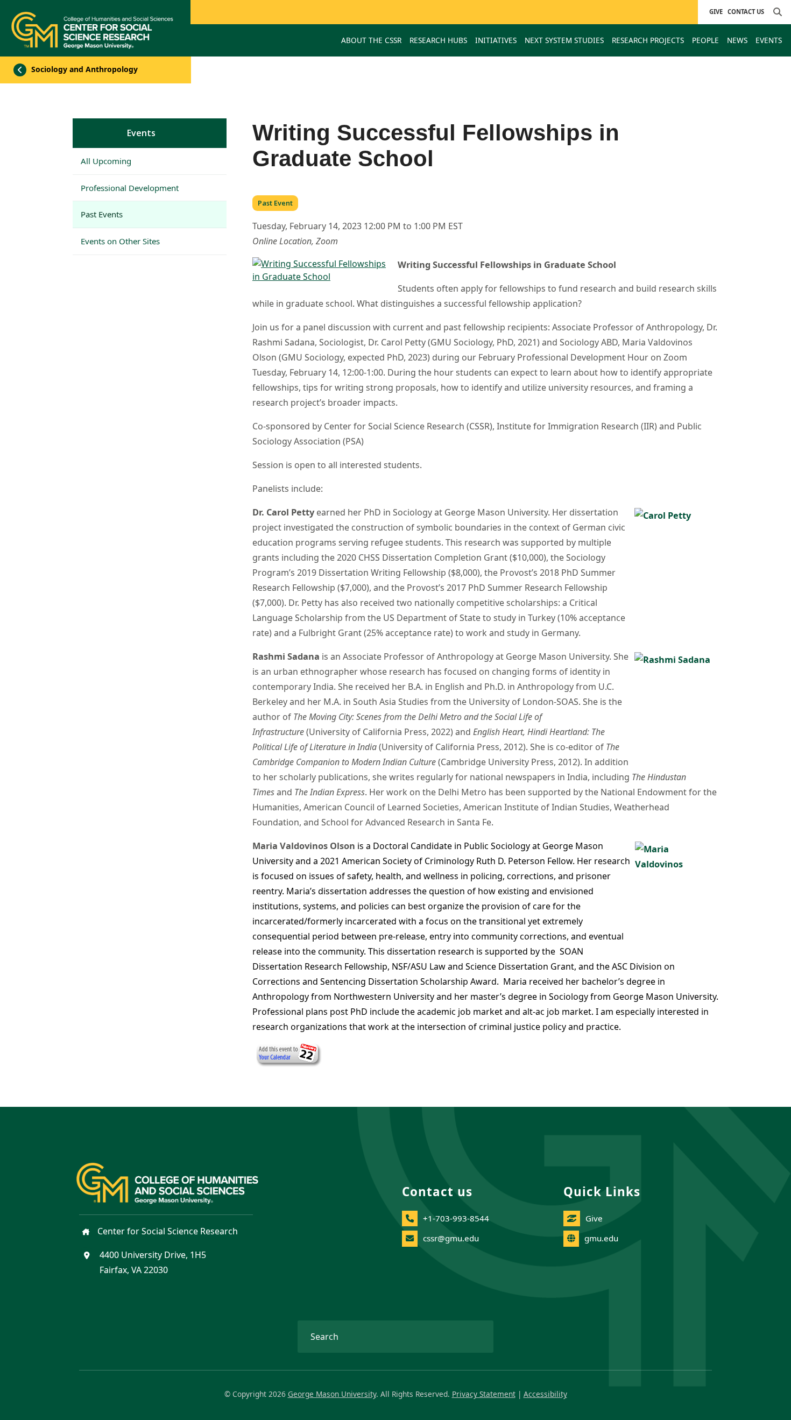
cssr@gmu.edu (451, 1238)
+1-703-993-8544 (456, 1218)
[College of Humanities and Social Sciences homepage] (178, 1177)
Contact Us (746, 12)
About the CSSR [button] (371, 40)
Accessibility (545, 1394)
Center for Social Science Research (166, 1231)
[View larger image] (319, 271)
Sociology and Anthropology (83, 69)
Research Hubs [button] (438, 40)
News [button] (737, 40)
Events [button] (768, 40)
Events (141, 133)
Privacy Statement (483, 1394)
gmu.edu (601, 1238)
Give (716, 12)
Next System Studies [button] (564, 40)
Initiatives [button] (496, 40)
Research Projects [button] (648, 40)
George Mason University (332, 1394)
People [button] (705, 40)
